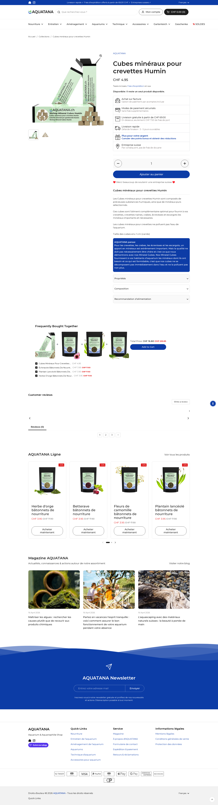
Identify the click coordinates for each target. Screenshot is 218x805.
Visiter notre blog (179, 563)
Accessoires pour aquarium (86, 760)
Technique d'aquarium (83, 754)
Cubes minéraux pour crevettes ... (55, 363)
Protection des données (168, 744)
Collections (44, 36)
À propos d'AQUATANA (125, 739)
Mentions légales (164, 733)
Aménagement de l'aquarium (87, 744)
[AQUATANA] (40, 12)
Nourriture (76, 733)
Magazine (118, 733)
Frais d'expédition (135, 86)
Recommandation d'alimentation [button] (132, 299)
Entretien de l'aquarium (84, 739)
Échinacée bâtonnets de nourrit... (55, 367)
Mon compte (153, 12)
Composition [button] (121, 288)
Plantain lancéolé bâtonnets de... (55, 371)
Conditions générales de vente (172, 739)
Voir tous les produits (177, 454)
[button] (176, 12)
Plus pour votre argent (135, 135)
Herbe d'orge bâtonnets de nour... (56, 376)
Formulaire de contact (125, 744)
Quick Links (34, 798)
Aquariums (77, 749)
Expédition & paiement (125, 749)
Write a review (181, 402)
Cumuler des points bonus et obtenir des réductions (149, 138)
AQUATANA (59, 793)
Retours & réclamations (126, 754)
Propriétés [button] (120, 278)
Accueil (31, 36)
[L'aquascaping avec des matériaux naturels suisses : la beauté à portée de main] (164, 589)
